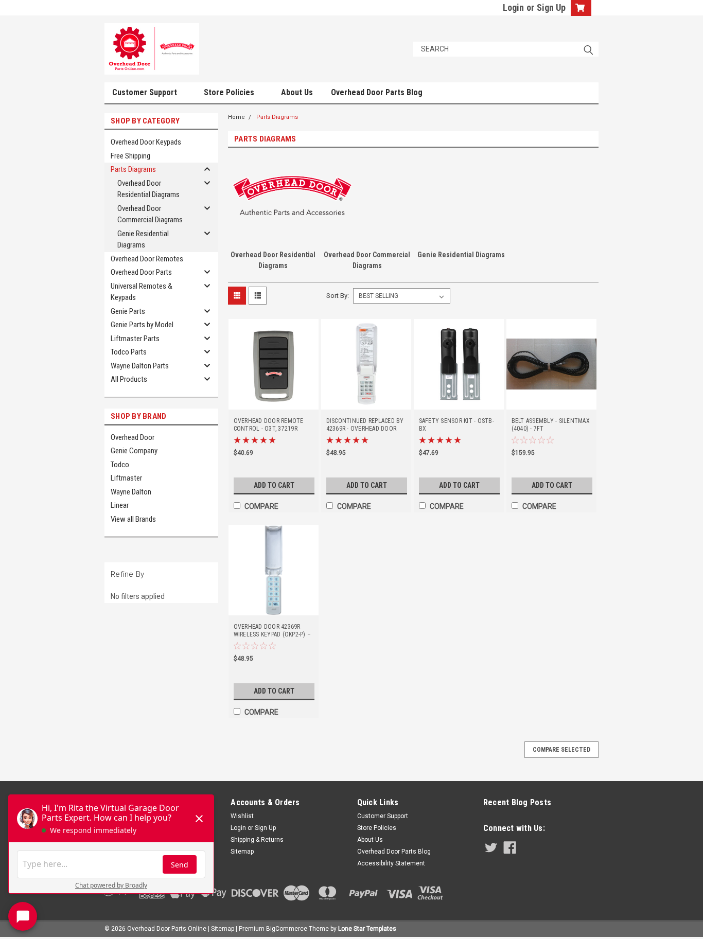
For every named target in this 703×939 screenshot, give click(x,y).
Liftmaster (126, 478)
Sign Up (551, 7)
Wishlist (242, 816)
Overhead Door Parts (141, 272)
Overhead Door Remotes (147, 258)
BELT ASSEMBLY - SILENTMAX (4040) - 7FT (551, 424)
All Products (129, 379)
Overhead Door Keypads (146, 142)
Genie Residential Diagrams (143, 239)
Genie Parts (128, 311)
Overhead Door (132, 437)
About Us (297, 92)
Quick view (273, 402)
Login (513, 7)
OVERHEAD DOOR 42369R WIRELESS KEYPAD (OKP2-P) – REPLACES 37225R (272, 631)
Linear (120, 505)
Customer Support (145, 92)
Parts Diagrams (133, 169)
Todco (120, 464)
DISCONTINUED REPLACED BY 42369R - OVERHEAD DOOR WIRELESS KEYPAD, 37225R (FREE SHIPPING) (365, 425)
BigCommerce (286, 928)
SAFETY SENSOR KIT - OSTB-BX (456, 424)
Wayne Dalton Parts (140, 365)
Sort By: (337, 295)
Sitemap (242, 851)
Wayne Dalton (131, 492)
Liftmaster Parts (135, 338)
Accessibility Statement (391, 863)
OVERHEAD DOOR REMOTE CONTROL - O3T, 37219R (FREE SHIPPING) (269, 425)
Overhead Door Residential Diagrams (148, 189)
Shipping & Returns (257, 839)
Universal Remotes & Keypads (141, 292)
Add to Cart (274, 485)
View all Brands (133, 519)
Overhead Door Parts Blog (377, 92)
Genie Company (134, 450)
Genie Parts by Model (142, 324)
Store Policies (230, 92)
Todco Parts (129, 352)
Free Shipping (130, 156)
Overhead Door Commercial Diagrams (150, 214)
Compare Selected (561, 749)
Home (236, 117)
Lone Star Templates (367, 928)
